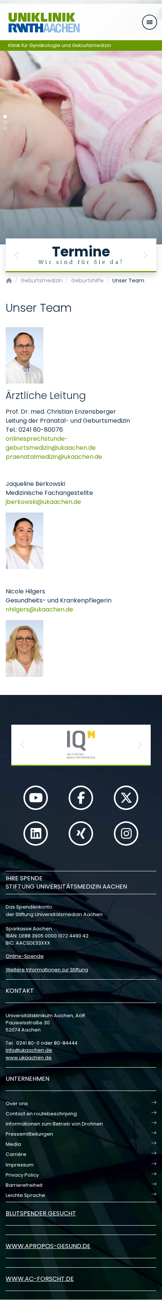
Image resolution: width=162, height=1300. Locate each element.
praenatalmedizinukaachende (54, 456)
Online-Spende (25, 956)
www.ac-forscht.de (40, 1278)
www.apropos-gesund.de (48, 1246)
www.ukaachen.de (29, 1057)
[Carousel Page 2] (5, 122)
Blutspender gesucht (41, 1213)
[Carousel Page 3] (5, 128)
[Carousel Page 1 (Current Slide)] (5, 116)
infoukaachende (29, 1050)
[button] (17, 255)
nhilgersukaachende (39, 609)
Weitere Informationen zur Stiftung (47, 969)
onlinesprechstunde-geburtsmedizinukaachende (51, 443)
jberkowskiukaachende (43, 502)
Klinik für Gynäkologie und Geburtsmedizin (59, 45)
